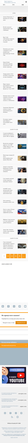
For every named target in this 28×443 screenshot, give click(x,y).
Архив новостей (14, 437)
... (23, 256)
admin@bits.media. (18, 432)
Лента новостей (7, 264)
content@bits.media (22, 400)
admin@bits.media (22, 393)
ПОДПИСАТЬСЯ (21, 322)
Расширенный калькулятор (9, 345)
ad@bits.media (23, 406)
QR (23, 435)
